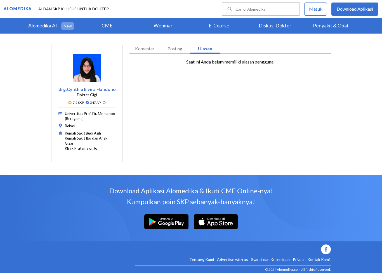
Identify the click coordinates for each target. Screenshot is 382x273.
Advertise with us (232, 259)
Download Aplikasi (355, 8)
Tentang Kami (201, 259)
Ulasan (205, 48)
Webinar (163, 25)
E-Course (219, 25)
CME (107, 25)
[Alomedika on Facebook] (233, 249)
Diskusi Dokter (275, 25)
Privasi (298, 259)
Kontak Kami (318, 259)
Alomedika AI (42, 25)
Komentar (144, 48)
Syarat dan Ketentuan (270, 259)
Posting (175, 48)
